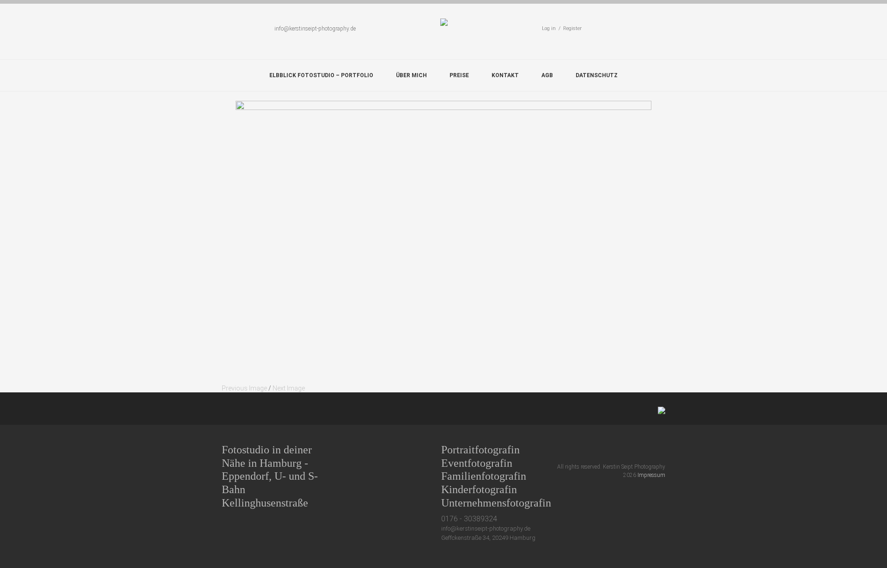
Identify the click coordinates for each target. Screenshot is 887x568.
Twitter (593, 449)
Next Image (289, 388)
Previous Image (244, 388)
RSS (661, 449)
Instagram (644, 449)
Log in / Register (562, 28)
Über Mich (411, 75)
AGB (547, 75)
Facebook (610, 449)
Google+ (627, 449)
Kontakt (505, 75)
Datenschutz (597, 75)
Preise (459, 75)
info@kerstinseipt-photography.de (315, 28)
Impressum (651, 475)
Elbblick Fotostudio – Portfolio (321, 75)
